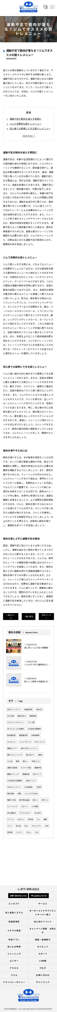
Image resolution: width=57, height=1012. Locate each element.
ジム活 (9, 761)
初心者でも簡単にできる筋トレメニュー (30, 128)
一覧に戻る (28, 616)
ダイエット (11, 742)
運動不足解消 (12, 767)
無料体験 (10, 793)
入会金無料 (28, 787)
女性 (46, 826)
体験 (19, 793)
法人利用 (10, 716)
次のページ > (46, 616)
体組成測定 (28, 709)
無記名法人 (22, 716)
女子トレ (21, 819)
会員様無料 (35, 735)
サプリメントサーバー (15, 722)
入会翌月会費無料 (34, 729)
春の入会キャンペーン (29, 748)
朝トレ (25, 761)
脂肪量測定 (23, 735)
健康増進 (33, 716)
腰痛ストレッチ (13, 774)
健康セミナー (12, 748)
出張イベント (31, 780)
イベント (10, 819)
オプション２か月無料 (15, 729)
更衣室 (9, 832)
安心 (26, 826)
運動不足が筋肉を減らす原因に (25, 118)
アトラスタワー (25, 813)
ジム (38, 819)
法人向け (38, 813)
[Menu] (52, 7)
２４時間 (34, 806)
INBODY (39, 709)
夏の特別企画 (24, 800)
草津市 (30, 819)
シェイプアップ (25, 742)
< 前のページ (10, 616)
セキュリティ (36, 826)
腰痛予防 (38, 767)
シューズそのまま (31, 793)
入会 (36, 832)
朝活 (17, 761)
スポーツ (24, 806)
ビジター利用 (26, 767)
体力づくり (37, 774)
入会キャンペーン (14, 787)
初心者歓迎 (11, 813)
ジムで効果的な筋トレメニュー (25, 123)
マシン (9, 826)
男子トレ (45, 800)
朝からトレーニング (14, 755)
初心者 (18, 826)
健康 (45, 819)
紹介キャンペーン (14, 709)
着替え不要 (11, 800)
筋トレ (35, 800)
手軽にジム (36, 761)
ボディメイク (40, 742)
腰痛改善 (26, 774)
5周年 (40, 755)
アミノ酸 (31, 722)
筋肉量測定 (11, 735)
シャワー (19, 832)
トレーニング (12, 806)
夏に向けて (30, 755)
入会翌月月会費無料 (14, 780)
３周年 (38, 787)
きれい (28, 832)
